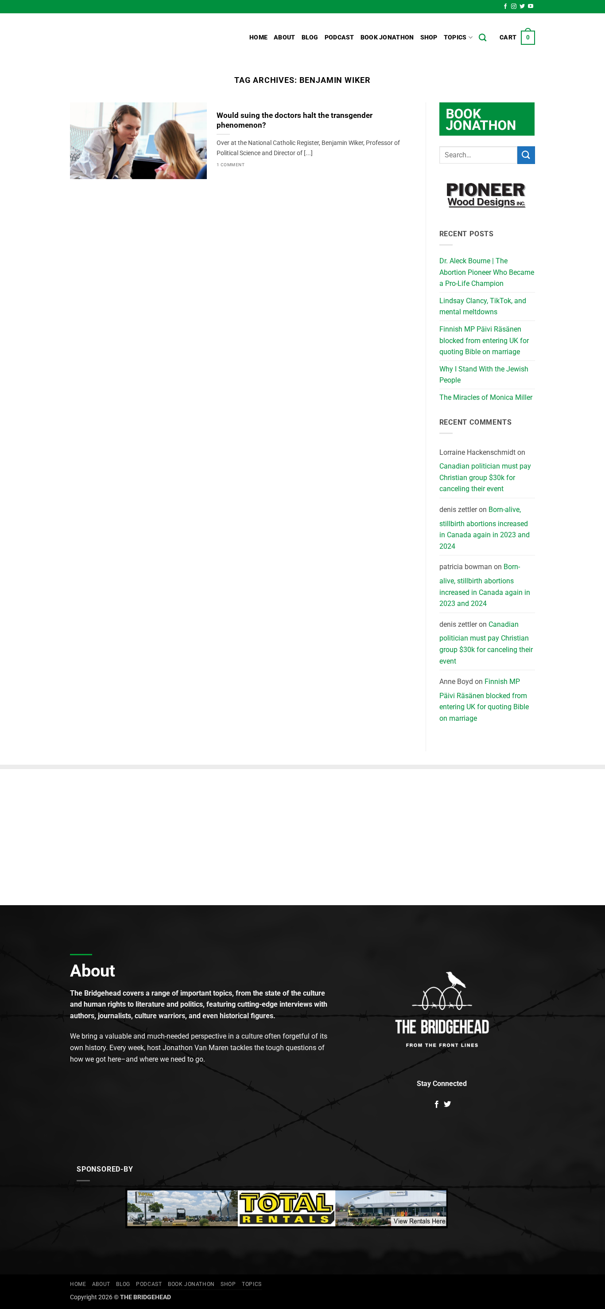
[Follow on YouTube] (530, 7)
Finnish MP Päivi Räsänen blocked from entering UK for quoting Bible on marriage (484, 340)
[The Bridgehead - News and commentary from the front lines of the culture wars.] (130, 37)
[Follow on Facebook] (505, 7)
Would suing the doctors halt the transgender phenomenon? (294, 120)
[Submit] (526, 155)
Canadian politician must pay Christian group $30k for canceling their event (485, 477)
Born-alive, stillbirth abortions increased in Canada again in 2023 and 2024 (484, 528)
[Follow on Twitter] (522, 7)
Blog (310, 37)
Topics (455, 37)
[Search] (482, 38)
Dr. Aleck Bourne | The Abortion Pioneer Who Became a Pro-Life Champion (486, 272)
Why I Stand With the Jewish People (483, 375)
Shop (429, 37)
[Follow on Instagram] (513, 7)
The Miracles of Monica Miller (485, 397)
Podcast (339, 37)
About (284, 37)
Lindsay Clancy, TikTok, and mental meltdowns (482, 307)
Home (258, 37)
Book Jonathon (387, 37)
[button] (517, 37)
